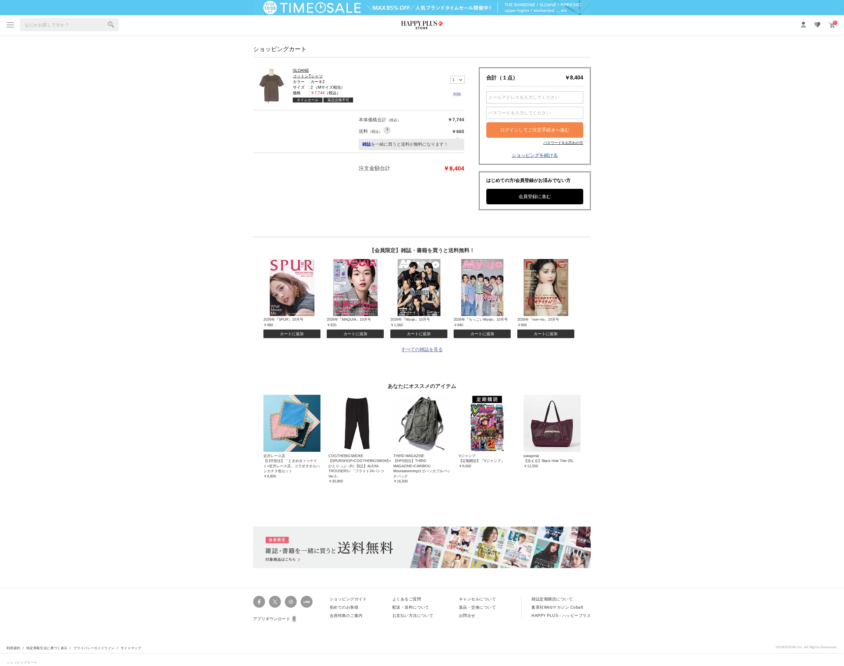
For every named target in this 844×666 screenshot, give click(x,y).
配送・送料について (410, 607)
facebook (259, 602)
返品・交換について (477, 607)
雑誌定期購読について (552, 599)
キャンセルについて (477, 599)
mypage (803, 24)
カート (835, 22)
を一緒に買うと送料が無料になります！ (405, 144)
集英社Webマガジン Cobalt (557, 607)
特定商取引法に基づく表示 (47, 648)
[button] (457, 94)
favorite (817, 24)
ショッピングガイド (348, 599)
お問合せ (467, 615)
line (307, 602)
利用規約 (13, 648)
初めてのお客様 (344, 607)
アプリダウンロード (271, 619)
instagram (291, 602)
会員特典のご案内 (346, 615)
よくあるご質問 (406, 599)
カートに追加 (292, 334)
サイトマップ (131, 648)
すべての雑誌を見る (422, 349)
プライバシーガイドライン (94, 648)
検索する (111, 25)
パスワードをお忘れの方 (563, 143)
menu (10, 24)
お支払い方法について (413, 615)
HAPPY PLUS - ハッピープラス (561, 615)
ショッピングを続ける (535, 155)
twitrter (275, 602)
